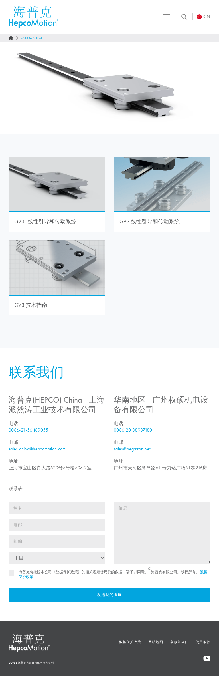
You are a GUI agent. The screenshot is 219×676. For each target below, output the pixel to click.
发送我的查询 (109, 594)
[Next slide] (209, 88)
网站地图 (155, 642)
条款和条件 (179, 642)
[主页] (11, 38)
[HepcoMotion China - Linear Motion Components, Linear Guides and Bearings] (33, 17)
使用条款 (203, 642)
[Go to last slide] (9, 88)
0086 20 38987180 (133, 430)
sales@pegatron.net (132, 449)
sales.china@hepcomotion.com (37, 449)
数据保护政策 (130, 642)
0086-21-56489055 (28, 430)
